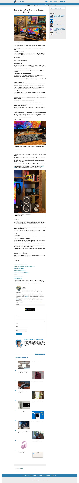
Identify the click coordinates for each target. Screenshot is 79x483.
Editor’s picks (39, 5)
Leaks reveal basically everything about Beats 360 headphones (37, 441)
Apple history (44, 5)
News (27, 4)
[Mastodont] (17, 304)
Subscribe (62, 1)
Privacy (62, 10)
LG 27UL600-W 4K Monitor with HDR (20, 270)
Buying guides (45, 4)
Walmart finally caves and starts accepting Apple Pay (24, 411)
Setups (22, 468)
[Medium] (18, 304)
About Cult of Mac (42, 475)
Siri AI (30, 5)
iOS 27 (28, 5)
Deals (40, 4)
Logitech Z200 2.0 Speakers (18, 276)
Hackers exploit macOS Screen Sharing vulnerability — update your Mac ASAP (23, 452)
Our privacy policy (35, 475)
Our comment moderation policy (51, 475)
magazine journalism (37, 298)
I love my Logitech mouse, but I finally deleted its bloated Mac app (37, 382)
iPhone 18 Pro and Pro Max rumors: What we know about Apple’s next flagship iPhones (23, 372)
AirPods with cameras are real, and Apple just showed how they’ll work (23, 392)
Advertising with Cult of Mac (27, 475)
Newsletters (55, 5)
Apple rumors (24, 5)
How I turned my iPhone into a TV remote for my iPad (37, 421)
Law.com (26, 296)
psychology (17, 299)
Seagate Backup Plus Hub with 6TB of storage (21, 272)
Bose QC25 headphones (18, 278)
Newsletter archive (40, 354)
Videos (49, 5)
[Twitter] (16, 304)
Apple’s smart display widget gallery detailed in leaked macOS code (37, 402)
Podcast (51, 5)
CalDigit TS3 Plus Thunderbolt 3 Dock (20, 264)
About (52, 10)
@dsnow (22, 302)
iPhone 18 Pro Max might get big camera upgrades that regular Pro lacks (24, 432)
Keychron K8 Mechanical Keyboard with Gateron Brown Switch (24, 266)
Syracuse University (27, 298)
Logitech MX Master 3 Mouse (19, 268)
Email (17, 326)
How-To (36, 4)
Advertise (57, 10)
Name (17, 323)
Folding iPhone (34, 5)
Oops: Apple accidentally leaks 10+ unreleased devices (37, 361)
